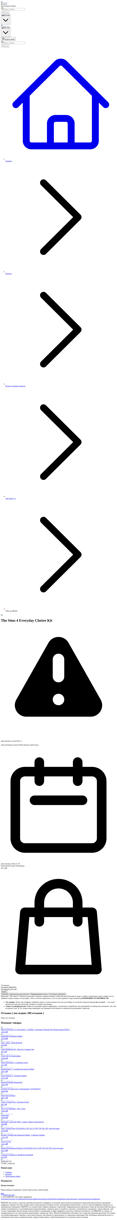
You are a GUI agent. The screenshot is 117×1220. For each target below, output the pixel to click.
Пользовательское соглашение (12, 1199)
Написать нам (9, 1195)
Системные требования (57, 994)
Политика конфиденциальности (36, 1199)
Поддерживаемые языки (39, 994)
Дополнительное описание (19, 994)
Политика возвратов (92, 1199)
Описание (5, 994)
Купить (4, 992)
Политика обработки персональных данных (66, 1199)
